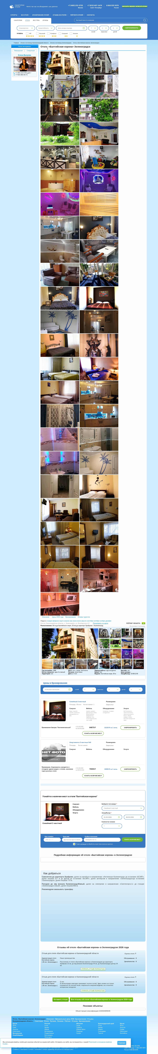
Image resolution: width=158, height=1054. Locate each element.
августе (83, 621)
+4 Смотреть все (53, 718)
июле (79, 621)
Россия (47, 1023)
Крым (15, 1023)
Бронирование (70, 617)
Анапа (46, 1029)
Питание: (71, 672)
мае (71, 621)
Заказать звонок (128, 6)
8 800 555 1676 (112, 5)
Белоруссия (17, 1033)
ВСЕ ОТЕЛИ (24, 15)
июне (75, 621)
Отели (27, 20)
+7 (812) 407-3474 (94, 5)
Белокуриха (48, 1031)
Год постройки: (47, 670)
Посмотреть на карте (100, 623)
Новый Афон (80, 1029)
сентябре (90, 621)
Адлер (46, 1027)
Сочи (46, 1025)
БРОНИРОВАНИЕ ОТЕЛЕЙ (40, 15)
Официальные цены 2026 (64, 1019)
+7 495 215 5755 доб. (22, 73)
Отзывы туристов (83, 617)
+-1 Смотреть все (53, 759)
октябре (96, 621)
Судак (122, 1029)
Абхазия (79, 1023)
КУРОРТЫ (14, 15)
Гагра (78, 1025)
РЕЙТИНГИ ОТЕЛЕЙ (76, 15)
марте (61, 621)
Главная (16, 43)
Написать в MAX (141, 6)
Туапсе (100, 1033)
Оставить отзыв (61, 999)
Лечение (60, 1021)
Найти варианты (131, 28)
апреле (66, 621)
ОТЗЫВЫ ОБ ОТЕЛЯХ (60, 15)
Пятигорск (48, 1037)
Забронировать (130, 727)
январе (49, 621)
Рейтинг (68, 1021)
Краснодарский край (106, 1023)
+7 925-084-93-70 (21, 75)
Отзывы (90, 1019)
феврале (56, 621)
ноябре (102, 621)
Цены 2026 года (58, 617)
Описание (46, 617)
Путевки (53, 1021)
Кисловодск (48, 1035)
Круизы (45, 20)
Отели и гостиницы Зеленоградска (60, 43)
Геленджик (102, 1031)
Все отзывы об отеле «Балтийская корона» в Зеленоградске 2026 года (101, 999)
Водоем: (97, 673)
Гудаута (79, 1027)
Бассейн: (124, 670)
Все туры (36, 20)
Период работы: (100, 670)
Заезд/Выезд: (125, 673)
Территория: (46, 673)
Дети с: (70, 673)
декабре (108, 621)
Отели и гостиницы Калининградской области (34, 43)
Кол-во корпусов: (48, 672)
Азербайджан (18, 1035)
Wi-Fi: (70, 670)
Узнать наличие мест (93, 733)
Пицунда (79, 1031)
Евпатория (16, 1031)
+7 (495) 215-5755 (75, 5)
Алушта (15, 1029)
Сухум (78, 1033)
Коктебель (123, 1033)
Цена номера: (125, 672)
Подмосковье (49, 1033)
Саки (14, 1027)
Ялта (14, 1025)
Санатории (18, 20)
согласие (83, 844)
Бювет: (97, 672)
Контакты (91, 15)
